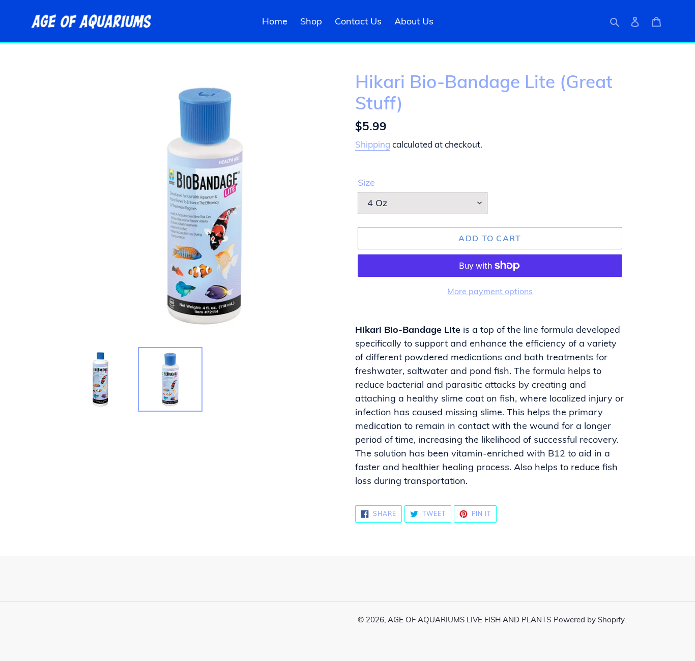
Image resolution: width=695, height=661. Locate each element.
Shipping (372, 144)
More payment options (490, 291)
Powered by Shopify (589, 619)
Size (366, 182)
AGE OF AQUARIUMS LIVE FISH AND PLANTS (469, 619)
